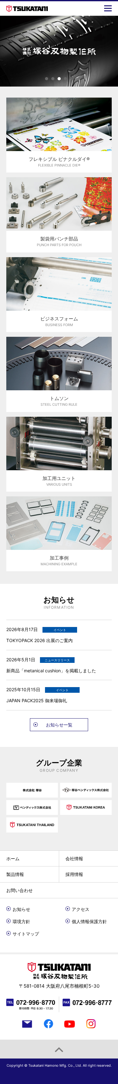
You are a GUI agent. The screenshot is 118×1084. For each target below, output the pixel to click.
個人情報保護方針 (89, 921)
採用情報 (74, 874)
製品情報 (15, 874)
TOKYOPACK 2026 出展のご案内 (39, 640)
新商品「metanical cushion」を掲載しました (51, 670)
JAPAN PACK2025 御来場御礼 (36, 700)
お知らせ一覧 (59, 724)
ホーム (13, 858)
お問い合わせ (19, 890)
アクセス (80, 909)
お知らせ (21, 909)
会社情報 (74, 858)
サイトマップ (26, 933)
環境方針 (21, 921)
